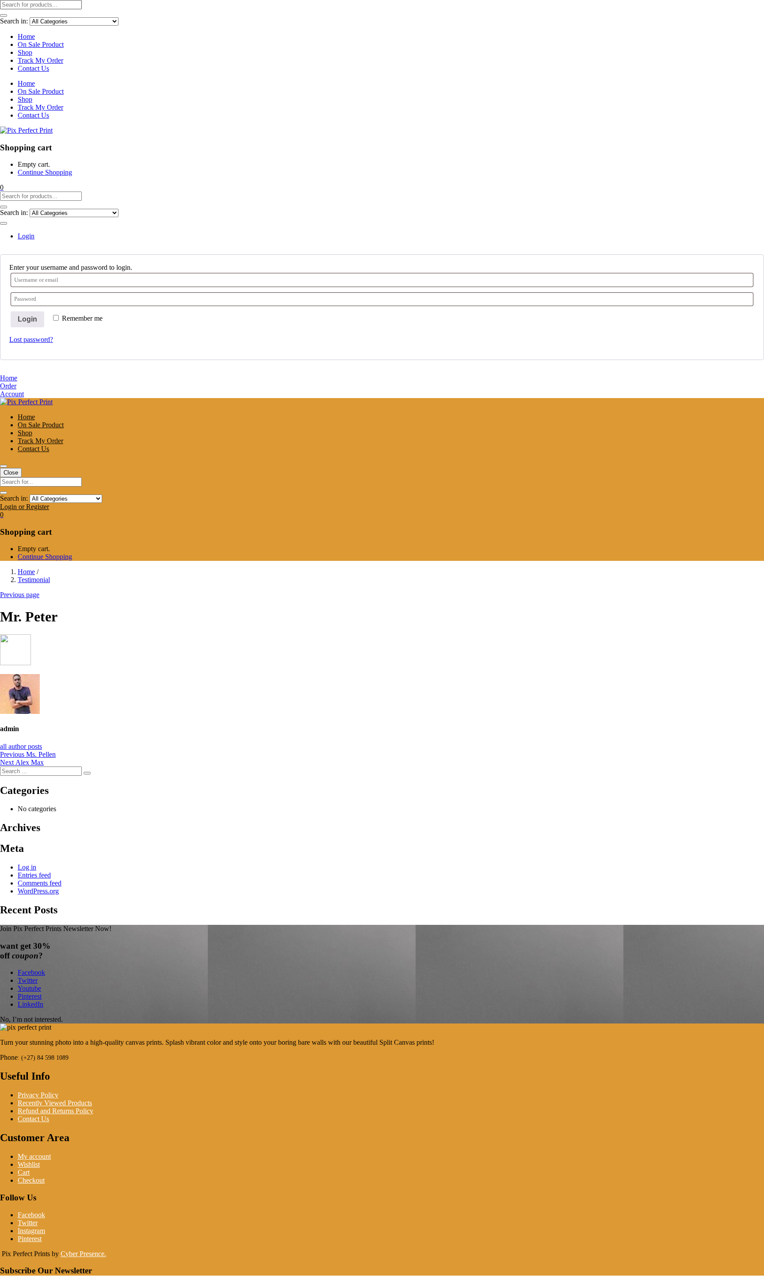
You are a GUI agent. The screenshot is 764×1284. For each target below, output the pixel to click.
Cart (24, 1172)
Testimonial (34, 579)
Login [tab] (26, 236)
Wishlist (29, 1164)
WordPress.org (38, 891)
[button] (2, 187)
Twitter (28, 1223)
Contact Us (33, 68)
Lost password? (31, 339)
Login (27, 319)
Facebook (31, 1215)
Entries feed (34, 875)
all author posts (21, 746)
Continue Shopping (45, 172)
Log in (27, 867)
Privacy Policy (38, 1095)
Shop (25, 52)
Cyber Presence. (83, 1253)
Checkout (31, 1180)
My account (34, 1156)
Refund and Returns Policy (55, 1111)
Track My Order (40, 60)
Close (11, 472)
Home (26, 36)
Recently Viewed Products (55, 1103)
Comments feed (39, 883)
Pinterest (30, 1238)
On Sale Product (41, 44)
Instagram (31, 1230)
